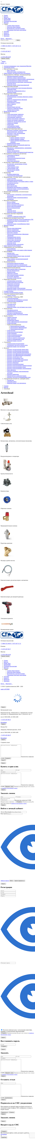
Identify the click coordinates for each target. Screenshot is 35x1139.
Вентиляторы (11, 184)
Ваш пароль (4, 813)
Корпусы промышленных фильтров (17, 99)
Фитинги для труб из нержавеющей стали (19, 377)
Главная (6, 386)
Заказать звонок (5, 58)
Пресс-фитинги (11, 370)
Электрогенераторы (12, 298)
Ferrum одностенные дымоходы (16, 118)
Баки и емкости (11, 104)
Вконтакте (9, 38)
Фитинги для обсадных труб (15, 361)
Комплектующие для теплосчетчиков (17, 314)
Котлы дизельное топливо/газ (15, 205)
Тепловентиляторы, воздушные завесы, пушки (20, 181)
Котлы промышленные (13, 207)
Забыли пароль (5, 880)
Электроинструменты (13, 155)
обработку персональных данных (9, 788)
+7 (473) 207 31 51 (16, 46)
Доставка (6, 31)
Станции (9, 215)
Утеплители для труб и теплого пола (17, 345)
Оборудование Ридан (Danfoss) (12, 245)
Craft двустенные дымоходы (15, 115)
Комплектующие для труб (14, 340)
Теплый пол (10, 380)
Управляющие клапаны (13, 102)
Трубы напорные (12, 333)
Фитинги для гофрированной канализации (19, 354)
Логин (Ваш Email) (6, 812)
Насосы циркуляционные (14, 228)
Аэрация (9, 98)
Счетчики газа (11, 305)
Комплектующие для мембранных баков (18, 224)
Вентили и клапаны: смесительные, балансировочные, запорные (17, 131)
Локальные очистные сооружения (16, 30)
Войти (11, 880)
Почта (3, 38)
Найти (18, 40)
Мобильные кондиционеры (14, 180)
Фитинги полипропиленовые (15, 364)
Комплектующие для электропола (16, 383)
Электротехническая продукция (16, 158)
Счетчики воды (11, 304)
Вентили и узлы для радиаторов (16, 133)
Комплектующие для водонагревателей (18, 85)
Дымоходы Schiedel (12, 123)
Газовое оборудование (13, 25)
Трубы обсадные (11, 323)
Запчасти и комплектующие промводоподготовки (15, 109)
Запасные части (11, 83)
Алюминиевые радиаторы (14, 281)
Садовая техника (8, 291)
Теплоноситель (11, 159)
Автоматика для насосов (14, 238)
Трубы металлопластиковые (15, 332)
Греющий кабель (11, 381)
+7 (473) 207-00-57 (6, 719)
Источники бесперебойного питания (17, 300)
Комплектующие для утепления (16, 346)
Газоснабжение (11, 248)
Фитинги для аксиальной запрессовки (17, 349)
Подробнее (4, 722)
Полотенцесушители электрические (17, 264)
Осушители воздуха (12, 183)
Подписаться (4, 1112)
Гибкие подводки (12, 317)
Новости (6, 33)
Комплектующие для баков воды (16, 72)
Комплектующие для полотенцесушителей (19, 266)
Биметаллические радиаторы (15, 282)
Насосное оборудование (14, 27)
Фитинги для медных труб (14, 357)
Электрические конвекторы (15, 175)
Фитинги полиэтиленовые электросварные (19, 368)
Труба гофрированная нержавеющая (17, 321)
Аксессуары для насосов (14, 240)
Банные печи (10, 253)
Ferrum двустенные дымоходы (15, 120)
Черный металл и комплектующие (16, 376)
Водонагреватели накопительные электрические (20, 79)
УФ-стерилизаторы (12, 95)
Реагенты (9, 105)
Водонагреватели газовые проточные (17, 80)
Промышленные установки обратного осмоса (20, 96)
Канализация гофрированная (18, 327)
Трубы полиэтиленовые (13, 336)
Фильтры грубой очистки (14, 278)
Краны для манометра (13, 150)
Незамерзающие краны (13, 143)
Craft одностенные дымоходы (15, 114)
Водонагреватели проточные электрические (19, 82)
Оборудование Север (13, 167)
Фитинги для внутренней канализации (18, 352)
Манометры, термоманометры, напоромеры (19, 148)
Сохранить (7, 758)
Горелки (9, 209)
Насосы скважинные (13, 229)
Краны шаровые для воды (17, 137)
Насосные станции (12, 232)
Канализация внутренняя (17, 326)
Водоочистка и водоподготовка (16, 28)
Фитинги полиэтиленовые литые (16, 367)
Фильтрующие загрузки (13, 107)
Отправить (19, 801)
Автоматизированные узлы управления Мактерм (17, 66)
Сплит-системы (11, 178)
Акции (6, 15)
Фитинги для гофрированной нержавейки (19, 355)
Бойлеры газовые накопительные (16, 77)
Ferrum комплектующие (13, 127)
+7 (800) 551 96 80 (6, 46)
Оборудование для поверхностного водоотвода (17, 73)
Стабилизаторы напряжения (15, 301)
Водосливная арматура (10, 111)
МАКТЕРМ (7, 19)
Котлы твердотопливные (14, 206)
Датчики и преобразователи (15, 313)
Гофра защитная (11, 319)
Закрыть (3, 707)
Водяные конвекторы (13, 174)
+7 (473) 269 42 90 (6, 57)
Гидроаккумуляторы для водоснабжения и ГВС (20, 219)
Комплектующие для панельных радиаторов (19, 289)
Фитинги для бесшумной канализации (18, 351)
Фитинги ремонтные (13, 374)
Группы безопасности (13, 270)
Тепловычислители (12, 310)
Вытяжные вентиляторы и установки (17, 187)
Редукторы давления (13, 276)
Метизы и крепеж (9, 225)
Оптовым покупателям (10, 21)
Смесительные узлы (12, 168)
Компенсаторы (11, 272)
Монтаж (6, 22)
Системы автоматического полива (13, 292)
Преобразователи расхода (14, 311)
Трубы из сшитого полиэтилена (16, 338)
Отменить (11, 1112)
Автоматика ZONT (9, 67)
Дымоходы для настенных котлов (16, 121)
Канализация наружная (16, 329)
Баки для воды (11, 70)
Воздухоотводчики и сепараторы (16, 269)
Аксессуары (10, 171)
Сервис (6, 24)
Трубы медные (11, 330)
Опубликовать (8, 1097)
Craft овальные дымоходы (14, 117)
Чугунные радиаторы (13, 286)
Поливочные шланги (13, 320)
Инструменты (11, 156)
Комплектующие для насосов (15, 244)
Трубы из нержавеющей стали (15, 339)
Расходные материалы (13, 161)
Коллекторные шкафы (13, 169)
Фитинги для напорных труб (15, 358)
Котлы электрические (13, 203)
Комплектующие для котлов (15, 212)
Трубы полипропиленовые (14, 335)
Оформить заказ (9, 786)
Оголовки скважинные (13, 241)
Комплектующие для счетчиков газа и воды (19, 307)
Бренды (6, 17)
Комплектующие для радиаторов (16, 288)
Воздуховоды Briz (12, 186)
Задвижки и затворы (13, 134)
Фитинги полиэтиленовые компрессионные (19, 365)
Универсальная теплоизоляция (15, 343)
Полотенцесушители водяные (15, 263)
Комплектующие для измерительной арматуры (20, 152)
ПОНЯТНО (4, 1137)
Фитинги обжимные (13, 362)
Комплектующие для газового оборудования (19, 250)
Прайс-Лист (7, 18)
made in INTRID (5, 689)
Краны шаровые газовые (17, 139)
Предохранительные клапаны (15, 275)
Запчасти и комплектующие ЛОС (16, 216)
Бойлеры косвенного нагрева (15, 76)
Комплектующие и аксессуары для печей (18, 256)
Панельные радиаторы (13, 283)
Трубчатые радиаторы (13, 285)
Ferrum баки (10, 124)
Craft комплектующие (13, 126)
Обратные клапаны (12, 273)
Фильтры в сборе (12, 101)
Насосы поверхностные (13, 231)
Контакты (6, 36)
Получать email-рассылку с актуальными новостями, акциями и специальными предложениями (16, 1030)
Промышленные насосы (14, 237)
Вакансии (6, 34)
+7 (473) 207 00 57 (6, 51)
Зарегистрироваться (19, 880)
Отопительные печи (12, 254)
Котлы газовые (11, 202)
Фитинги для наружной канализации (17, 359)
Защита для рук (11, 295)
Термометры (10, 149)
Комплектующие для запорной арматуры (18, 145)
